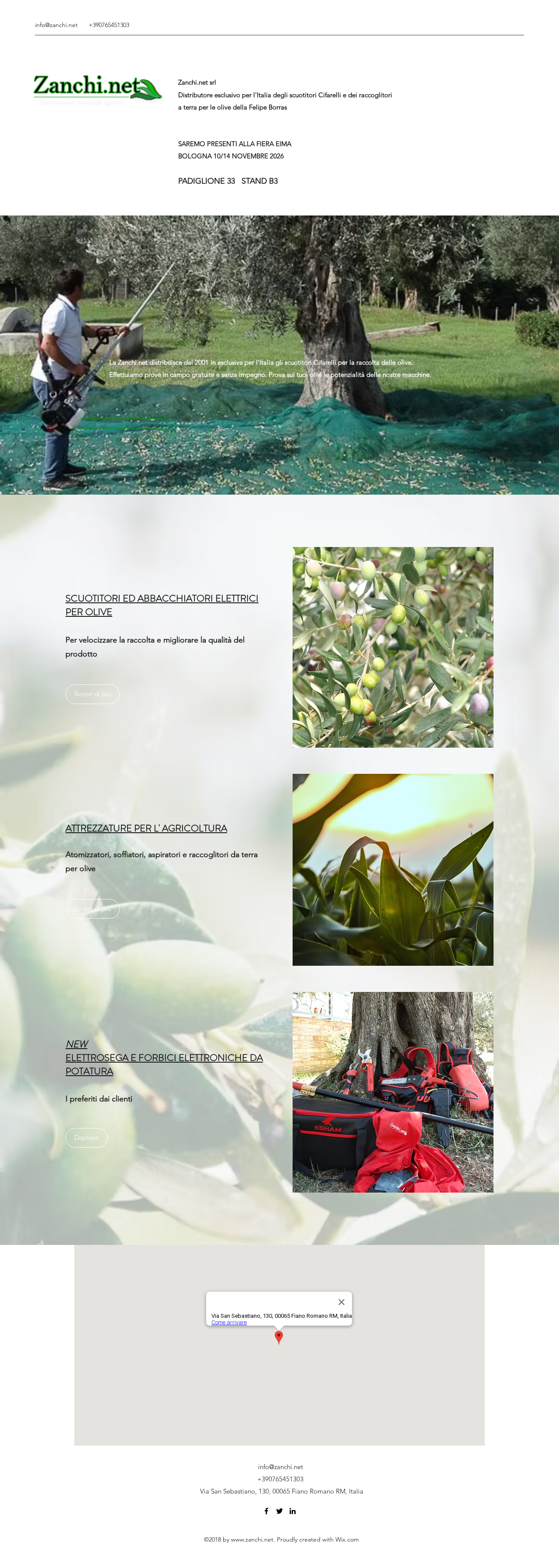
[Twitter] (279, 1511)
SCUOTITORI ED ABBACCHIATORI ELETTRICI (162, 598)
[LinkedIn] (292, 1511)
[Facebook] (266, 1511)
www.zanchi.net (252, 1539)
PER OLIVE (89, 612)
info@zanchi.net (56, 25)
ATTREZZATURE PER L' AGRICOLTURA (146, 828)
